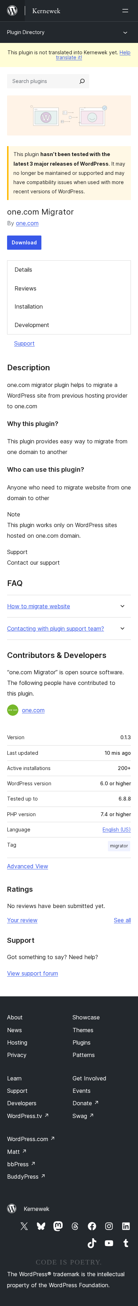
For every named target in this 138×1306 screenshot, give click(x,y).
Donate (86, 1103)
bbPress (21, 1164)
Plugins (82, 1042)
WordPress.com (31, 1138)
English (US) (117, 829)
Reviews (25, 288)
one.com (27, 223)
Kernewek (37, 1208)
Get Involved (90, 1078)
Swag (83, 1115)
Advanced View (27, 866)
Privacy (17, 1054)
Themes (83, 1030)
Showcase (86, 1017)
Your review (22, 920)
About (15, 1017)
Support (24, 343)
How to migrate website (38, 606)
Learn (14, 1078)
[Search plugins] (82, 81)
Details (23, 269)
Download (24, 242)
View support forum (32, 973)
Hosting (17, 1042)
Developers (21, 1103)
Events (82, 1090)
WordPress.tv (28, 1115)
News (14, 1030)
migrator (119, 845)
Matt (17, 1151)
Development (32, 324)
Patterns (84, 1054)
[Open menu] (126, 10)
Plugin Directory (26, 32)
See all (122, 920)
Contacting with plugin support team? (55, 628)
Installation (29, 306)
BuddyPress (26, 1176)
